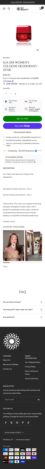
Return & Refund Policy (31, 372)
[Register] (38, 399)
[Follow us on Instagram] (17, 422)
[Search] (9, 9)
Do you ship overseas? (12, 302)
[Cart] (40, 8)
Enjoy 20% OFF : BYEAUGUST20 (23, 2)
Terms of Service (31, 379)
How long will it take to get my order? (18, 310)
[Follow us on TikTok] (28, 422)
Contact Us (7, 369)
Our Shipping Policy (32, 362)
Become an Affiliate (10, 364)
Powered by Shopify (23, 439)
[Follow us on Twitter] (11, 422)
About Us (6, 360)
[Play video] (13, 245)
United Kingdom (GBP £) (13, 432)
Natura (6, 58)
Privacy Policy (30, 367)
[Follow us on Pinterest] (23, 422)
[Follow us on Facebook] (6, 422)
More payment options (22, 132)
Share (5, 266)
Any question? (9, 317)
